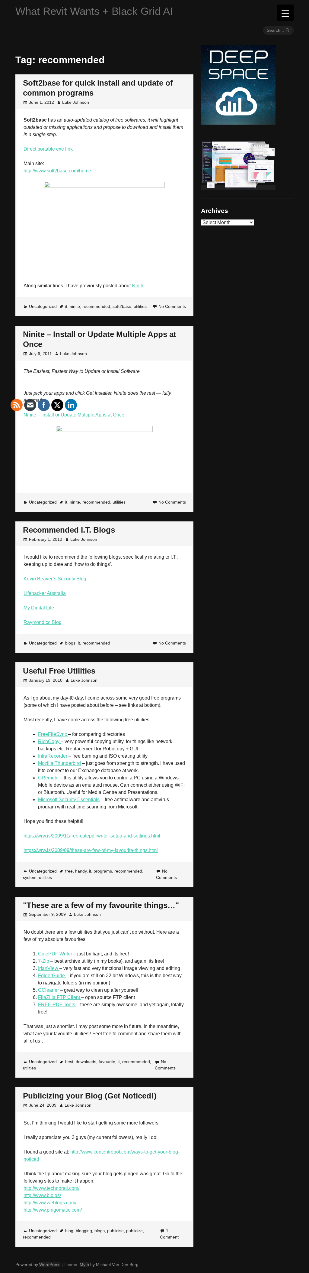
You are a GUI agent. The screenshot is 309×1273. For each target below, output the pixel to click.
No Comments (172, 306)
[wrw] (238, 187)
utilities (140, 306)
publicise (115, 1230)
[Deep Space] (238, 122)
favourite (107, 1061)
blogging (84, 1230)
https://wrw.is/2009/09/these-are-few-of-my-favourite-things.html (91, 850)
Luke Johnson (75, 102)
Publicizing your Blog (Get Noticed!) (90, 1096)
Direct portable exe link (48, 149)
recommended (96, 306)
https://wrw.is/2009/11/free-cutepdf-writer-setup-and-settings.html (92, 835)
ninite (75, 306)
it (66, 306)
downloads (86, 1061)
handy (81, 871)
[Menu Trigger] (285, 13)
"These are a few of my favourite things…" (101, 905)
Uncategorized (43, 306)
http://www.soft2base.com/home (57, 170)
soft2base (122, 306)
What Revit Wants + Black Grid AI (94, 11)
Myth (84, 1264)
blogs (99, 1230)
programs (103, 871)
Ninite (138, 285)
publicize (134, 1230)
